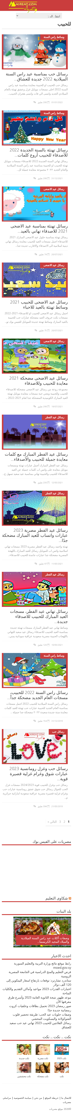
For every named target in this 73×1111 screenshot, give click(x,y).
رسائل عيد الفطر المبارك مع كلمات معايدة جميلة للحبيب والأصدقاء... (36, 456)
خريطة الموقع (51, 1097)
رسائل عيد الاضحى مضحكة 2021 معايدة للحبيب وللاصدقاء (38, 380)
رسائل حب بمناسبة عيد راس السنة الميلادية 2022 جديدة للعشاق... (37, 76)
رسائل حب (58, 731)
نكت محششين (24, 1076)
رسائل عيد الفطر (54, 417)
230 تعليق (42, 482)
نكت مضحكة (43, 1076)
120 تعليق (42, 644)
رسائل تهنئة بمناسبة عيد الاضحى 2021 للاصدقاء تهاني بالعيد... (39, 228)
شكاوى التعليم (56, 898)
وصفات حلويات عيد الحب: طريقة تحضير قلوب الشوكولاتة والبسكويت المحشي (42, 1016)
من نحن (37, 1097)
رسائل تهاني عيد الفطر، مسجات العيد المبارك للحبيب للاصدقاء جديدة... (39, 616)
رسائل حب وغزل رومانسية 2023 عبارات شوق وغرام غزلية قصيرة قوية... (39, 773)
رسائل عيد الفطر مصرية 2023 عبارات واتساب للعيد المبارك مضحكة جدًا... (35, 535)
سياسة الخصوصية (22, 1097)
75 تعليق (43, 330)
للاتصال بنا (66, 1097)
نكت (62, 1076)
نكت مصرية (43, 1058)
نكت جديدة (24, 1058)
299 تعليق (42, 178)
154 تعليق (42, 720)
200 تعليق (42, 102)
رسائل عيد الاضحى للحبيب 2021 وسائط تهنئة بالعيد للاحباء (39, 304)
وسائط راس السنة (54, 37)
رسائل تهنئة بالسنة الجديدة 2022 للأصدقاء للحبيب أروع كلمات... (39, 152)
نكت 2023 (61, 1058)
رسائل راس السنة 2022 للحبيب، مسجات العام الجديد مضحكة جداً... (37, 694)
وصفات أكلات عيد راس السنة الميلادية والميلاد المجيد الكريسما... (45, 940)
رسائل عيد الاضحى (53, 189)
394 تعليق (42, 806)
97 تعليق (43, 563)
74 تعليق (43, 254)
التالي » (52, 822)
